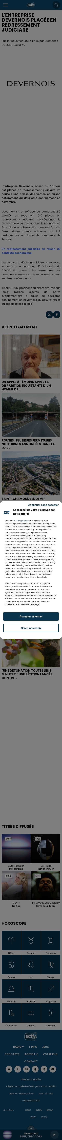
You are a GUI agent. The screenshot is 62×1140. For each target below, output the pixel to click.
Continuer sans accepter (43, 505)
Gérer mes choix (31, 628)
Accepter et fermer (31, 616)
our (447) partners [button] (20, 520)
